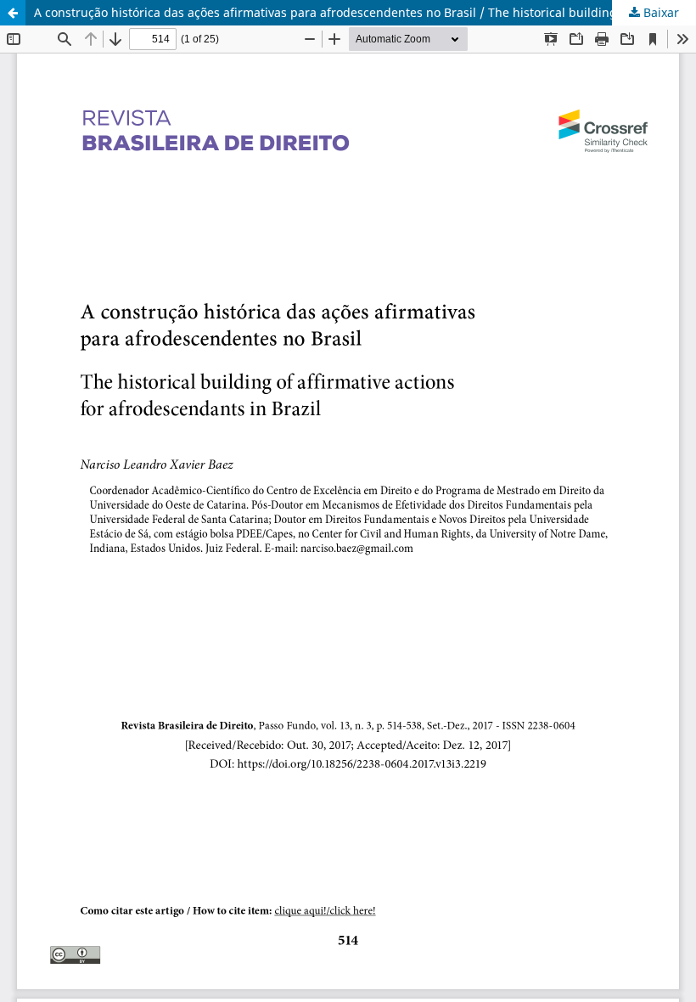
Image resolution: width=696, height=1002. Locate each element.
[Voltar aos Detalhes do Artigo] (12, 12)
